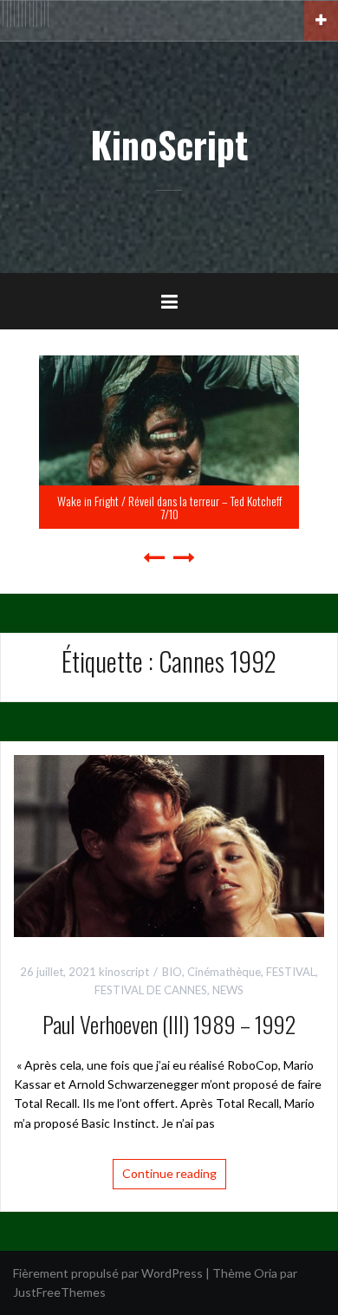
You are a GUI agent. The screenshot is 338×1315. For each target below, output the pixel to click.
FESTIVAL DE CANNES (150, 990)
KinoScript (169, 144)
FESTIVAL (290, 972)
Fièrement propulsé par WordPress (108, 1273)
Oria (265, 1273)
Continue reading (169, 1173)
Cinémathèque (224, 972)
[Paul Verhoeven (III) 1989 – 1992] (169, 844)
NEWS (228, 990)
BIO (172, 972)
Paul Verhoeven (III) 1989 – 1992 (169, 1024)
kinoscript (124, 972)
